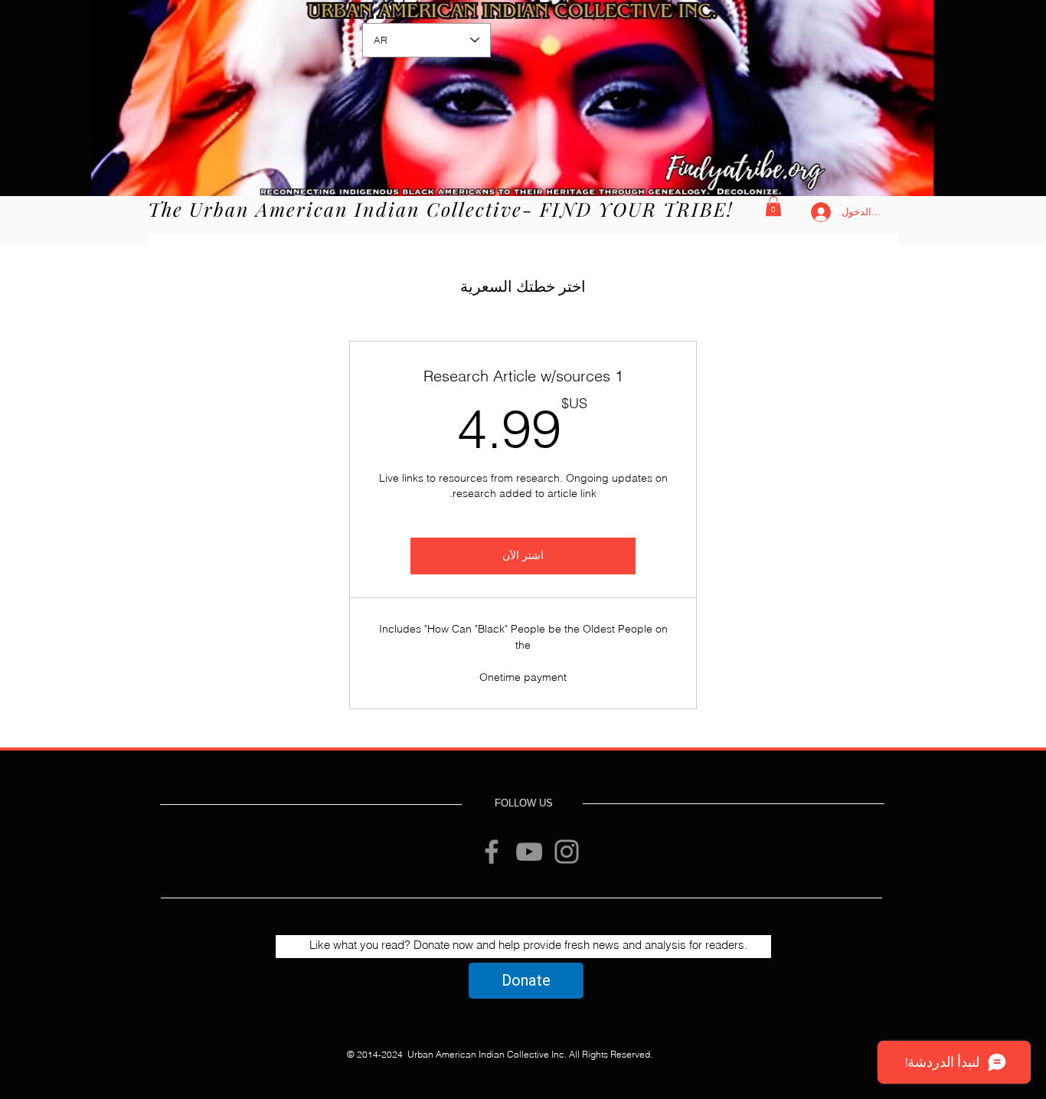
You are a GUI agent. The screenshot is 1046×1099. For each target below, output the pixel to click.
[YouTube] (529, 852)
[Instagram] (567, 852)
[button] (773, 206)
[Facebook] (492, 852)
